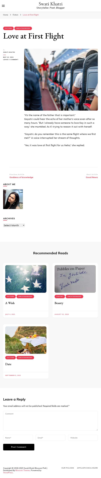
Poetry (60, 296)
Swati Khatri (51, 4)
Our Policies (67, 468)
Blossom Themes (23, 470)
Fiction (8, 28)
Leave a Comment (11, 60)
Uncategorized (23, 28)
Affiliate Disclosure (87, 468)
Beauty (59, 303)
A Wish (10, 303)
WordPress (8, 472)
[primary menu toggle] (3, 6)
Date (8, 364)
